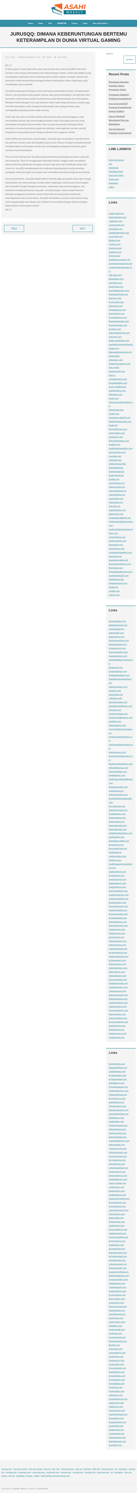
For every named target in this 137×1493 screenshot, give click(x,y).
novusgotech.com (117, 1353)
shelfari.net (114, 479)
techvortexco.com (117, 1098)
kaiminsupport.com (118, 644)
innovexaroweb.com (118, 1237)
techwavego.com (117, 1222)
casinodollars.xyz (117, 495)
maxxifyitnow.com (117, 1314)
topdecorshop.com (117, 541)
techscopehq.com (117, 1295)
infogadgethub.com (118, 1068)
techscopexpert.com (118, 914)
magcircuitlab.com (117, 1183)
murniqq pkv (78, 1472)
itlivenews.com (116, 568)
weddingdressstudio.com (120, 448)
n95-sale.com (115, 275)
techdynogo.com (116, 875)
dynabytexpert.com (118, 1341)
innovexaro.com (116, 1303)
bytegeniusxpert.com (118, 1110)
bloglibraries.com (117, 775)
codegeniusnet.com (118, 1125)
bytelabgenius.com (118, 922)
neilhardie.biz (115, 460)
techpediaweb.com (118, 918)
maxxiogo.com (116, 1349)
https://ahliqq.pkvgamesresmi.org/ (55, 1476)
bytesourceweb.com (118, 995)
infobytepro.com (116, 1118)
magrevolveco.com (118, 1006)
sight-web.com (116, 306)
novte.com (114, 398)
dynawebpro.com (117, 1376)
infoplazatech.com (117, 1106)
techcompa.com (116, 302)
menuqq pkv (6, 1469)
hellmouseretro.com (118, 810)
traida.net (113, 425)
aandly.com (114, 591)
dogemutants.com (117, 818)
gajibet (37, 1476)
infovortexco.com (117, 1214)
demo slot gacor (116, 160)
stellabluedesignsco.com (120, 833)
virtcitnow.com (115, 283)
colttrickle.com (115, 221)
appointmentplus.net (118, 560)
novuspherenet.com (118, 1399)
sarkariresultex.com (118, 687)
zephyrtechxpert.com (118, 1210)
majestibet (20, 1476)
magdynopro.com (117, 929)
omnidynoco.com (117, 1410)
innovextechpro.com (118, 906)
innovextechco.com (118, 1175)
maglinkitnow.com (117, 887)
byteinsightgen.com (118, 968)
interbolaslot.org (116, 629)
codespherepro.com (118, 987)
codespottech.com (117, 872)
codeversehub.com (118, 1264)
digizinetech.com (117, 972)
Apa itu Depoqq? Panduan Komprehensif (120, 131)
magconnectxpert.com (119, 1199)
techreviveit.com (116, 937)
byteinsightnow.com (118, 999)
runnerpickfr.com (116, 225)
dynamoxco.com (116, 1360)
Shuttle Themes (20, 1489)
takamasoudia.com (118, 825)
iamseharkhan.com (118, 671)
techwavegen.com (117, 960)
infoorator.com (115, 394)
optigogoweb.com (117, 1437)
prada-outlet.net (116, 213)
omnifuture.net (115, 229)
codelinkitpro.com (117, 1071)
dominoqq (113, 168)
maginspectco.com (118, 1033)
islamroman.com (116, 313)
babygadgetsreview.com (120, 352)
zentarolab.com (116, 1426)
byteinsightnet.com (118, 1137)
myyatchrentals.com (118, 714)
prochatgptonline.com (119, 290)
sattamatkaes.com (117, 725)
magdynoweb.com (117, 1233)
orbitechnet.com (116, 1403)
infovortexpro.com (117, 1014)
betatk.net (113, 587)
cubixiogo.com (116, 1395)
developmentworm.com (120, 564)
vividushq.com (115, 1387)
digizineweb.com (117, 1145)
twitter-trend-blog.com (119, 341)
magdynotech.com (117, 1291)
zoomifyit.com (115, 1445)
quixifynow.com (116, 1318)
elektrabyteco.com (117, 1195)
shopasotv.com (116, 545)
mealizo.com (115, 691)
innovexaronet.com (118, 1156)
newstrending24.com (119, 576)
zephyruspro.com (117, 1322)
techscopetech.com (118, 1229)
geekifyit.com (115, 721)
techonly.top (114, 256)
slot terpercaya (67, 1469)
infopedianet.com (117, 1283)
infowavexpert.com (118, 941)
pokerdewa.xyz (116, 502)
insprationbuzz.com (118, 656)
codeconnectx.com (118, 1148)
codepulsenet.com (117, 1287)
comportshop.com (117, 537)
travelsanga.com (116, 549)
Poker (48, 57)
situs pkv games (20, 1469)
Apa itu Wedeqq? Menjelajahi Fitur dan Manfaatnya (119, 120)
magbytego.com (116, 1121)
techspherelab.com (118, 1256)
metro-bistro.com (117, 433)
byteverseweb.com (118, 1268)
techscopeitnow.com (118, 1022)
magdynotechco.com (118, 1091)
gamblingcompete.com (119, 260)
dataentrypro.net (116, 637)
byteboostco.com (117, 1191)
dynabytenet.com (117, 1249)
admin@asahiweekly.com (29, 57)
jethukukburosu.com (118, 768)
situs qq (47, 1469)
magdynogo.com (117, 1037)
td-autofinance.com (118, 317)
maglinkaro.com (116, 1245)
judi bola (87, 1469)
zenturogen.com (116, 1364)
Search (109, 54)
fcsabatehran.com (117, 814)
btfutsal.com (114, 240)
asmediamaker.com (118, 702)
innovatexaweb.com (118, 1087)
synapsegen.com (117, 1380)
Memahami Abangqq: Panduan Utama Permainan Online (119, 86)
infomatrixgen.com (117, 976)
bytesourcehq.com (117, 1133)
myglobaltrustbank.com (120, 518)
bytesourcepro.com (118, 1253)
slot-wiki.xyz (114, 506)
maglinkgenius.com (118, 1179)
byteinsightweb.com (118, 891)
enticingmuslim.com (118, 795)
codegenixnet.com (117, 991)
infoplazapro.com (117, 933)
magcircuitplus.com (118, 1018)
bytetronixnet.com (117, 1026)
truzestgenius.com (117, 1202)
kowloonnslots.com (118, 325)
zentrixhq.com (115, 1333)
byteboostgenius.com (119, 1276)
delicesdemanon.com (119, 441)
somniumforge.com (118, 772)
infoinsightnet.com (117, 1129)
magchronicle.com (117, 879)
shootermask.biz (116, 471)
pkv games (62, 57)
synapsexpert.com (117, 1422)
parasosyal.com (116, 791)
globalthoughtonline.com (120, 706)
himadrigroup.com (117, 310)
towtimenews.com (117, 752)
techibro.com (115, 329)
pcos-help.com (116, 236)
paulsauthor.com (116, 837)
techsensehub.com (118, 1079)
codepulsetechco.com (119, 1141)
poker (111, 187)
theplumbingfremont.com (120, 572)
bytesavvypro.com (117, 964)
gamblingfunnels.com (119, 233)
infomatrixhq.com (117, 1164)
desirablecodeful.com (119, 841)
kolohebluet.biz (116, 468)
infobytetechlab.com (118, 983)
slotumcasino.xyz (117, 487)
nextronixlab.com (117, 1329)
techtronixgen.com (117, 902)
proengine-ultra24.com (119, 418)
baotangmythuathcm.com (121, 764)
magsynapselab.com (118, 899)
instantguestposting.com (120, 552)
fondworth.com (116, 667)
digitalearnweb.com (118, 625)
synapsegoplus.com (118, 1279)
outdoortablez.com (117, 856)
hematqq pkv (11, 1472)
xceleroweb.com (116, 1434)
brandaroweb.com (117, 1441)
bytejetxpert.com (116, 1030)
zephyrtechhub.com (118, 1414)
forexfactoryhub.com (118, 294)
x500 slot (96, 1469)
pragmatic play (24, 1472)
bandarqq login (116, 171)
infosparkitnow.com (118, 1095)
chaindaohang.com (118, 379)
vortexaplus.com (116, 1391)
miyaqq (29, 1476)
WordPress (43, 1489)
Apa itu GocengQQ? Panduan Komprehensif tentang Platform (120, 108)
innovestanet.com (117, 1337)
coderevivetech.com (118, 1003)
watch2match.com (117, 510)
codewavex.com (116, 1187)
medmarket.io (115, 852)
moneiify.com (115, 710)
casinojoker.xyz (116, 498)
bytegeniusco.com (117, 945)
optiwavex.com (116, 1407)
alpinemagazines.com (119, 333)
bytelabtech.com (116, 1083)
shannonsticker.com (118, 652)
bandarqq (113, 183)
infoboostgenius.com (118, 956)
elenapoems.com (117, 806)
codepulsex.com (116, 1226)
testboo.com (114, 444)
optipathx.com (115, 1326)
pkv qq (11, 1476)
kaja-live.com (115, 298)
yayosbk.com (115, 456)
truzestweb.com (116, 1418)
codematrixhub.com (118, 949)
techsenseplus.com (118, 953)
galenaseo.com (116, 514)
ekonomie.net (115, 556)
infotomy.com (115, 860)
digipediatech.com (117, 883)
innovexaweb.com (117, 1368)
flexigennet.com (116, 845)
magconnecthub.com (119, 1272)
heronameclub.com (118, 848)
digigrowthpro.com (117, 217)
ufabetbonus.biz (116, 579)
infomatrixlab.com (117, 1260)
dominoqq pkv (107, 1469)
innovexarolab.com (118, 980)
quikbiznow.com (116, 1430)
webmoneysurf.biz (117, 464)
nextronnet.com (116, 1356)
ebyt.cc (112, 375)
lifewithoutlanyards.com (120, 421)
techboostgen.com (117, 1075)
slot (53, 1469)
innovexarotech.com (118, 1010)
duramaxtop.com (117, 822)
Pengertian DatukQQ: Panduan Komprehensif (120, 97)
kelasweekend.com (118, 583)
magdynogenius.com (119, 895)
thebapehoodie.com (118, 787)
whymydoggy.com (117, 621)
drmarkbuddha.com (118, 383)
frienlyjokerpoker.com (119, 321)
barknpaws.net (116, 694)
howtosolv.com (116, 437)
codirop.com (114, 244)
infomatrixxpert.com (118, 1152)
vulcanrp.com (115, 337)
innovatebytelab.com (118, 1114)
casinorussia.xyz (117, 483)
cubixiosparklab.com (118, 1168)
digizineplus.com (117, 1299)
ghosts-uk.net (115, 248)
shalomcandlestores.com (120, 717)
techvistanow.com (117, 1160)
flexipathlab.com (116, 1384)
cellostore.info (115, 698)
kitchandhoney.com (118, 429)
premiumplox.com (117, 452)
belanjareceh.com (117, 648)
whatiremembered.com (119, 364)
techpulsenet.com (117, 1206)
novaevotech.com (117, 1172)
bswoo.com (114, 595)
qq (116, 1469)
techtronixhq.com (117, 1064)
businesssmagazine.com (120, 263)
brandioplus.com (117, 1372)
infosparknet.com (117, 1310)
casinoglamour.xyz (117, 491)
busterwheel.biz (116, 475)
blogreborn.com (116, 279)
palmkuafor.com (116, 633)
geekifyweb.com (116, 1102)
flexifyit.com (114, 1345)
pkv (110, 164)
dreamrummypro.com (119, 640)
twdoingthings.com (118, 829)
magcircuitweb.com (118, 910)
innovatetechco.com (118, 925)
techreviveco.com (117, 1241)
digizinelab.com (116, 1218)
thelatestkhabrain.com (119, 675)
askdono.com (115, 252)
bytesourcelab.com (118, 1306)
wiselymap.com (116, 287)
